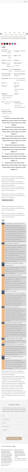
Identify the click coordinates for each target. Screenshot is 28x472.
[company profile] (14, 208)
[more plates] (14, 188)
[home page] (14, 372)
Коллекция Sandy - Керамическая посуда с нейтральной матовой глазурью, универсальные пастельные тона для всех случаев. (20, 459)
